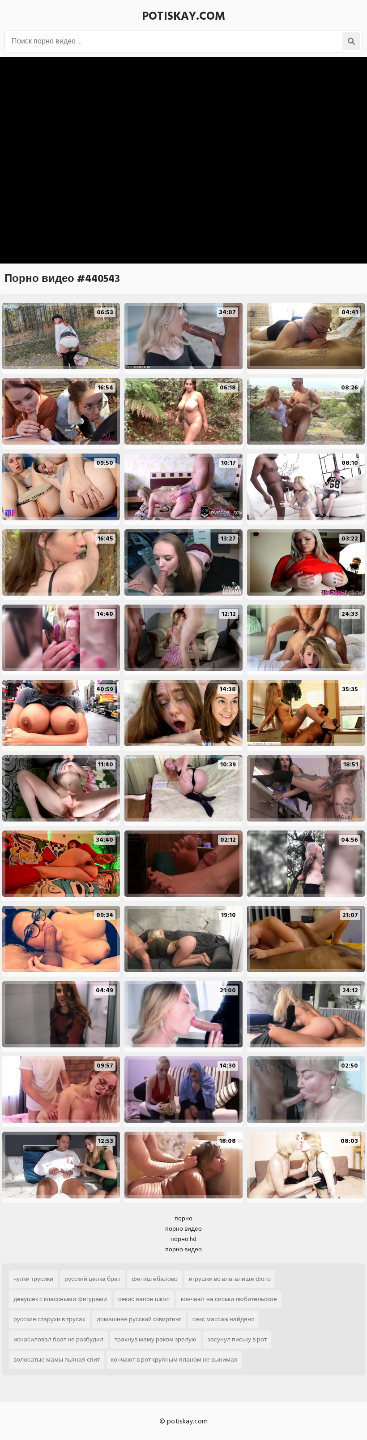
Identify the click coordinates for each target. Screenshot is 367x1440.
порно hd (183, 1239)
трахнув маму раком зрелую (155, 1339)
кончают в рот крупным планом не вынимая (174, 1359)
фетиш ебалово (155, 1279)
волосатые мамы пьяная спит (56, 1359)
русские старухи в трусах (49, 1319)
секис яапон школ (144, 1299)
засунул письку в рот (237, 1339)
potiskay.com (183, 16)
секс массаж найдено (223, 1319)
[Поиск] (351, 41)
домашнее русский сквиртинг (139, 1319)
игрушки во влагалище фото (230, 1279)
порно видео (183, 1229)
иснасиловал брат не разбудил (58, 1339)
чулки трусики (33, 1279)
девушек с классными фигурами (60, 1299)
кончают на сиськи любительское (229, 1299)
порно (183, 1218)
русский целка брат (92, 1279)
